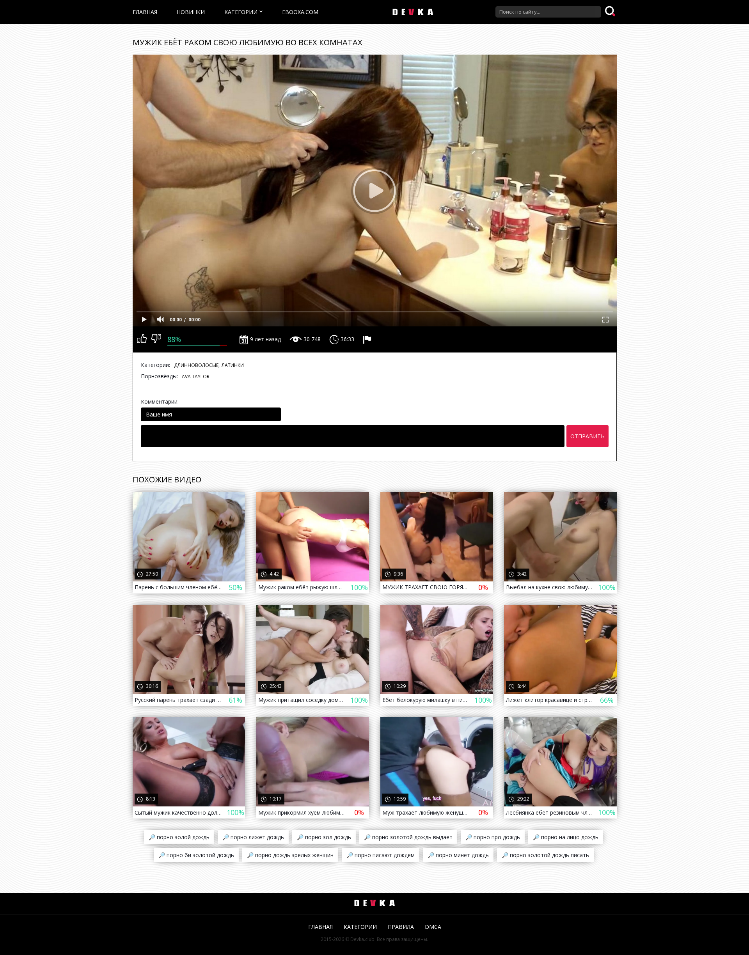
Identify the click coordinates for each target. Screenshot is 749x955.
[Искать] (611, 11)
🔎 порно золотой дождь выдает (408, 837)
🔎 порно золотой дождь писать (545, 855)
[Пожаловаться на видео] (368, 339)
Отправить (587, 436)
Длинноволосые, (197, 365)
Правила (401, 926)
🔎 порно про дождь (492, 837)
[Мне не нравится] (156, 339)
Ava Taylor (195, 376)
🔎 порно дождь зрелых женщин (290, 855)
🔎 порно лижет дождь (253, 837)
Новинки (191, 12)
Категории (240, 12)
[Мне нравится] (142, 339)
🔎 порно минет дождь (458, 855)
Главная (145, 12)
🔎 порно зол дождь (324, 837)
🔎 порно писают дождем (380, 855)
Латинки (233, 365)
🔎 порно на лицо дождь (565, 837)
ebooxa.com (300, 12)
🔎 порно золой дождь (179, 837)
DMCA (433, 926)
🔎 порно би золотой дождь (196, 855)
